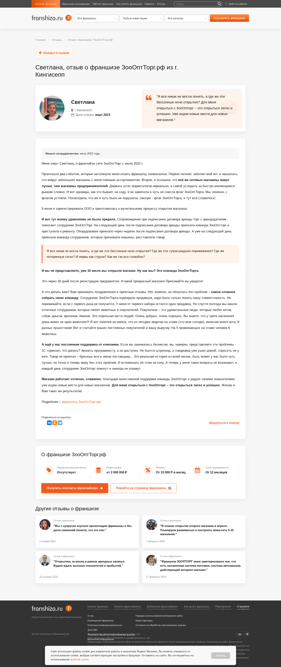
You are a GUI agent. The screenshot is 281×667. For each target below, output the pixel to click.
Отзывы (57, 39)
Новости (149, 3)
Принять (220, 655)
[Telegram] (60, 422)
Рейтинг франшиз (103, 3)
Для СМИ (92, 629)
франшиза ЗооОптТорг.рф (81, 402)
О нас (91, 615)
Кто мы (161, 3)
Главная (40, 39)
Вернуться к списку (224, 422)
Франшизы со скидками (76, 3)
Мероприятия (223, 606)
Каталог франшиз (45, 3)
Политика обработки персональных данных (111, 634)
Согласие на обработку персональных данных (161, 625)
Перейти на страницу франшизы (141, 488)
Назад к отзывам (56, 52)
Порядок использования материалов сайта (159, 615)
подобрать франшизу (229, 18)
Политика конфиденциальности (105, 625)
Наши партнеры (144, 620)
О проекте (243, 606)
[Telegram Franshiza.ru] (246, 634)
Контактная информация (101, 639)
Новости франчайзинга (127, 606)
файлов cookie (80, 659)
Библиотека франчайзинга (162, 606)
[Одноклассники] (54, 422)
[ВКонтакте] (49, 422)
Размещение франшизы (101, 620)
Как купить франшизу (129, 3)
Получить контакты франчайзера (72, 488)
